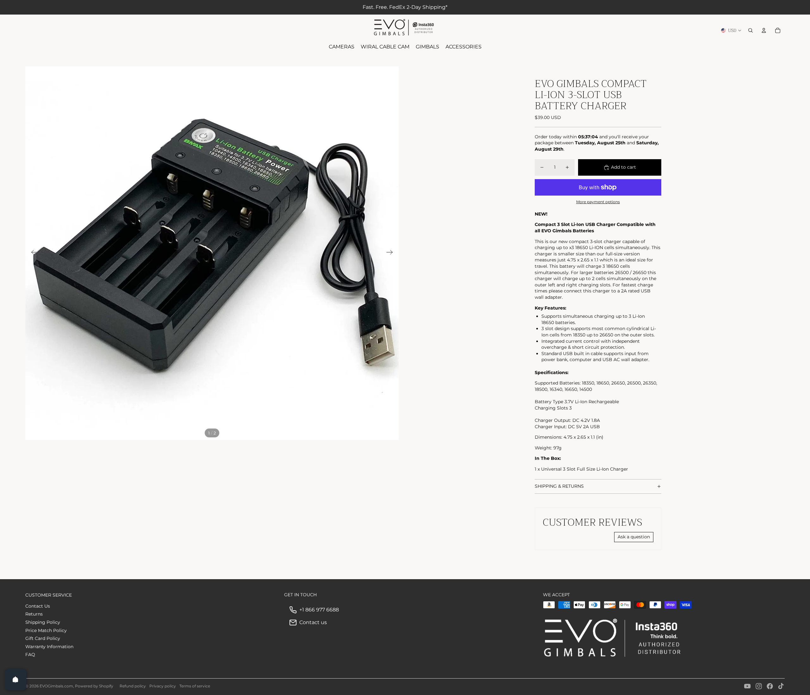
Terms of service (194, 686)
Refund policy (133, 686)
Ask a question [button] (634, 537)
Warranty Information (49, 646)
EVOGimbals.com (56, 686)
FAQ (30, 654)
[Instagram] (759, 686)
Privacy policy (162, 686)
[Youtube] (747, 686)
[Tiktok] (781, 686)
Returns (34, 614)
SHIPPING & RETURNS (559, 486)
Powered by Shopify (94, 686)
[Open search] (750, 30)
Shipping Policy (42, 622)
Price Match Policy (46, 630)
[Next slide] (391, 253)
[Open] (15, 679)
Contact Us (37, 606)
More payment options (598, 202)
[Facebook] (770, 686)
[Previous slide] (32, 253)
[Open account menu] (764, 30)
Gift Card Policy (42, 638)
